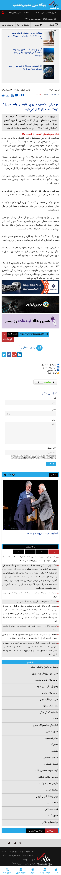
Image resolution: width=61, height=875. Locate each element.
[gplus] (14, 354)
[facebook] (9, 354)
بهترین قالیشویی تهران (47, 796)
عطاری (55, 719)
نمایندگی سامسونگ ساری (45, 725)
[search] (3, 13)
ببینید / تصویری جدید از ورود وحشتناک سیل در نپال (35, 601)
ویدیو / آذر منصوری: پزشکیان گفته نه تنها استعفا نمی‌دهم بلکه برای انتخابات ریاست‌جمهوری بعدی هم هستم (30, 558)
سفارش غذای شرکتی (48, 777)
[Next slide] (5, 475)
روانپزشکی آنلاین (50, 822)
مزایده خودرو (52, 790)
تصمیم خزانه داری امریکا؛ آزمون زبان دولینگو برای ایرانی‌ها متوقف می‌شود (30, 627)
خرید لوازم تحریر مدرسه (46, 680)
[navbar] (58, 13)
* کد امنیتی (51, 448)
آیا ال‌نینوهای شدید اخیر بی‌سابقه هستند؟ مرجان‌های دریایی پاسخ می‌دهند (27, 52)
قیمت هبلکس (51, 764)
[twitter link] (8, 843)
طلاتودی (54, 751)
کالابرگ (54, 744)
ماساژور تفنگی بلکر (49, 712)
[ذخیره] (12, 95)
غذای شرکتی (52, 732)
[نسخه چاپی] (3, 95)
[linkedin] (19, 354)
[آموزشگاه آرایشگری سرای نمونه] (30, 321)
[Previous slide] (13, 475)
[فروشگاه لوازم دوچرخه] (30, 304)
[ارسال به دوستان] (7, 95)
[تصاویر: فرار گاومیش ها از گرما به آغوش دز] (30, 505)
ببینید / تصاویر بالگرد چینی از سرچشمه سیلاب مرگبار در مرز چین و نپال (30, 594)
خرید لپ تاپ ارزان (49, 699)
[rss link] (20, 843)
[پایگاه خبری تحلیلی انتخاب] (54, 5)
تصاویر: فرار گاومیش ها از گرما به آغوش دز (36, 533)
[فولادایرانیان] (30, 287)
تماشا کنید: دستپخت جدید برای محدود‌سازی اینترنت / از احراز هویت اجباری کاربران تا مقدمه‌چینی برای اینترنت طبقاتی (30, 636)
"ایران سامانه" (17, 863)
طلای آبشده (52, 816)
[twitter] (4, 354)
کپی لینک (7, 339)
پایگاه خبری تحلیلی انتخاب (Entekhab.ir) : (40, 134)
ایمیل (54, 409)
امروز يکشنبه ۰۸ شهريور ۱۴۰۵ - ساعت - (39, 13)
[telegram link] (15, 843)
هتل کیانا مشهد (50, 706)
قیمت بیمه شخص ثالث (46, 770)
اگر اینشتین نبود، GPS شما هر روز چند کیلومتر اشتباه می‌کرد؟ (25, 67)
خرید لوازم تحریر (50, 693)
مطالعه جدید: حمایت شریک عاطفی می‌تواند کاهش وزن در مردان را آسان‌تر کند (25, 36)
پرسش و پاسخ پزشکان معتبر (44, 667)
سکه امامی (53, 803)
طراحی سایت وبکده (48, 783)
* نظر (54, 420)
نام (55, 398)
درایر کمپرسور (51, 738)
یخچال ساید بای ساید (47, 686)
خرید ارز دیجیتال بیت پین (45, 673)
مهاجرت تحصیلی (50, 757)
